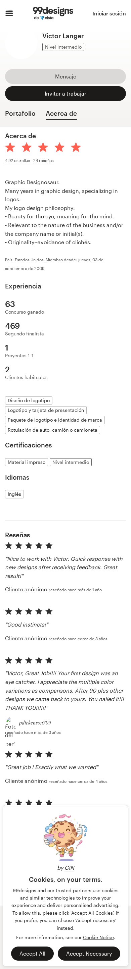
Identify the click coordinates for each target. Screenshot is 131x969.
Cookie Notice (98, 937)
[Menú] (9, 13)
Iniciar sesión (109, 13)
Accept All (32, 953)
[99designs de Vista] (52, 13)
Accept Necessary (89, 953)
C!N (69, 867)
